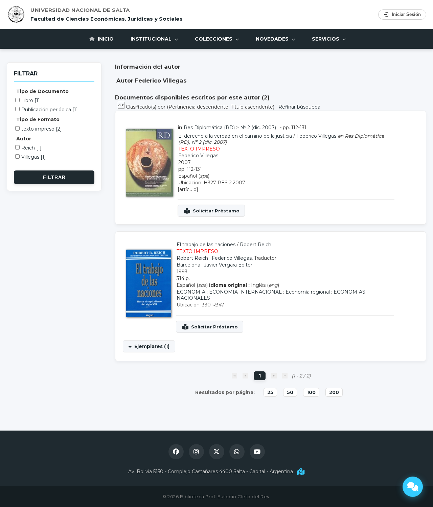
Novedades (273, 39)
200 (334, 392)
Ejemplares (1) (151, 346)
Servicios (326, 39)
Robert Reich (255, 244)
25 (270, 392)
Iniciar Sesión (406, 14)
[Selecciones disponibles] (122, 107)
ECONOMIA (191, 292)
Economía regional (308, 292)
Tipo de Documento (42, 91)
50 (290, 392)
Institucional (152, 39)
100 (311, 392)
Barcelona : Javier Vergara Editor (214, 265)
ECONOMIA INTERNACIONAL (245, 292)
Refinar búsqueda (299, 107)
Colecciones (214, 39)
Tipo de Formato (38, 119)
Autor (23, 139)
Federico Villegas (316, 136)
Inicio (105, 39)
